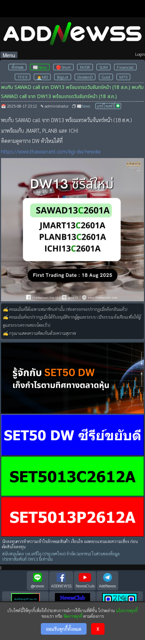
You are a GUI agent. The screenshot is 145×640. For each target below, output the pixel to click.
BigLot (62, 77)
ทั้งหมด (17, 67)
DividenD (85, 77)
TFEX (22, 77)
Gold (106, 77)
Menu (9, 55)
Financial (125, 67)
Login (140, 54)
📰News (40, 67)
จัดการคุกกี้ (72, 616)
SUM (103, 67)
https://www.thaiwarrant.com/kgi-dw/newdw (51, 151)
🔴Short (63, 67)
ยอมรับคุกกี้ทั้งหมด (63, 629)
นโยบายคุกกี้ (127, 610)
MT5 (123, 77)
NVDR (85, 67)
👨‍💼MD (42, 77)
